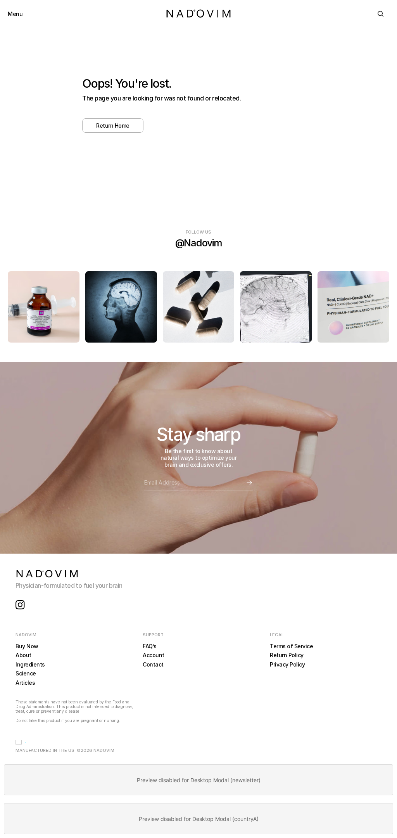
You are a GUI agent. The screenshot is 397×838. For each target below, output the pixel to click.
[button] (21, 742)
